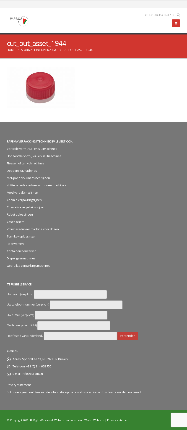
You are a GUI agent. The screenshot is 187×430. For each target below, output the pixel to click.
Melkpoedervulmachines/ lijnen (28, 178)
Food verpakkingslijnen (22, 193)
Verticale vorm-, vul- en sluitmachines (32, 149)
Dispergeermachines (21, 258)
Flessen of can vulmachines (25, 163)
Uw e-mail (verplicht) (21, 315)
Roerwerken (15, 244)
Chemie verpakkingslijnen (24, 200)
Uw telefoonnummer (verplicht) (28, 304)
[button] (178, 15)
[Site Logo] (19, 21)
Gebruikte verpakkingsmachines (28, 266)
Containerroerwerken (21, 251)
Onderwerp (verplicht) (22, 325)
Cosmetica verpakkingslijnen (26, 207)
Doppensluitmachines (22, 171)
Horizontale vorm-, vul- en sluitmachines (34, 156)
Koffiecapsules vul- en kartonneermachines (36, 185)
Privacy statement (19, 385)
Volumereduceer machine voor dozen (33, 229)
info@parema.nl (33, 374)
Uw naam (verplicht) (20, 294)
